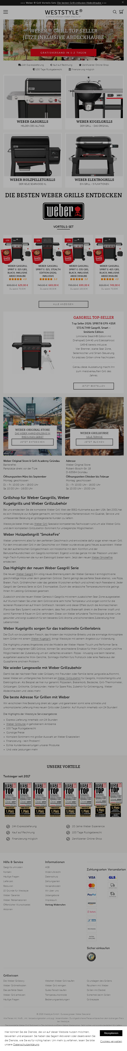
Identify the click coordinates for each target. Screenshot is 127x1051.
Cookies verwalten (111, 1041)
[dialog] (63, 1038)
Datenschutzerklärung (26, 1044)
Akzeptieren (111, 1033)
